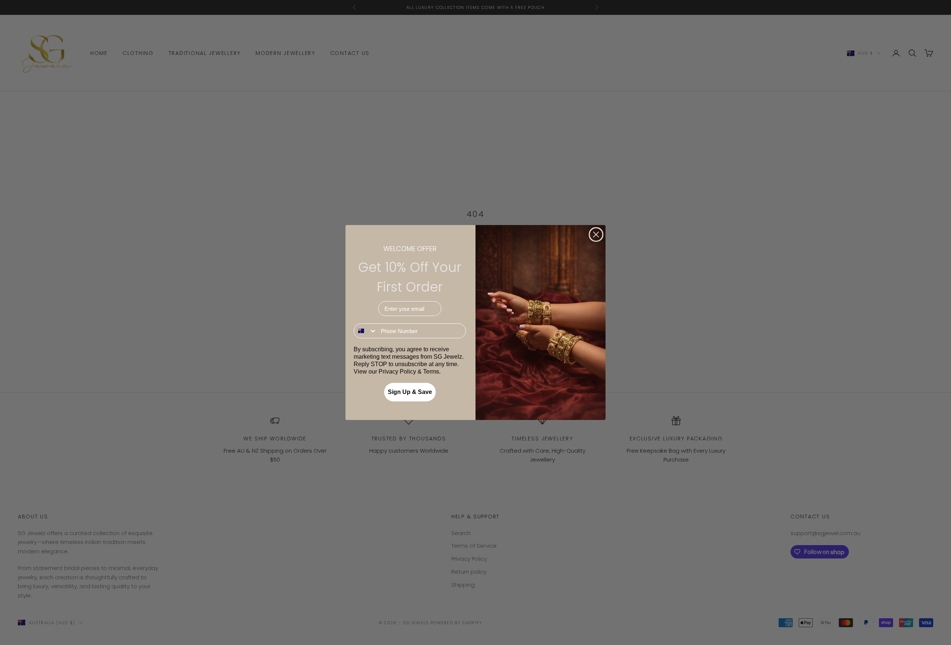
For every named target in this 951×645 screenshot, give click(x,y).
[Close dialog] (596, 234)
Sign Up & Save (410, 392)
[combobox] (365, 331)
